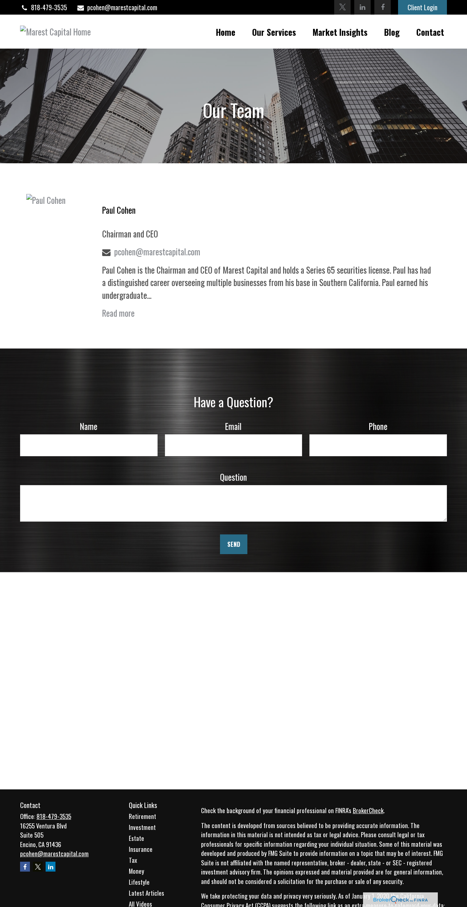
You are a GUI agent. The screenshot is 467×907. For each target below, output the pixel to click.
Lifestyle (139, 882)
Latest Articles (146, 893)
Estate (136, 838)
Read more (118, 313)
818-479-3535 (49, 7)
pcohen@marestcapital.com (122, 7)
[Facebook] (382, 7)
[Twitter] (342, 7)
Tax (133, 860)
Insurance (141, 849)
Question (233, 477)
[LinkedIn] (362, 7)
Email (233, 426)
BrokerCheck (368, 810)
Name (88, 426)
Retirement (142, 816)
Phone (378, 426)
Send (233, 544)
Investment (142, 827)
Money (136, 871)
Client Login (422, 7)
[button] (225, 31)
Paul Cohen (119, 210)
